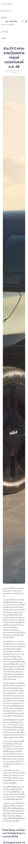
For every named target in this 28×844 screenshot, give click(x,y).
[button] (4, 38)
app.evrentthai (9, 70)
